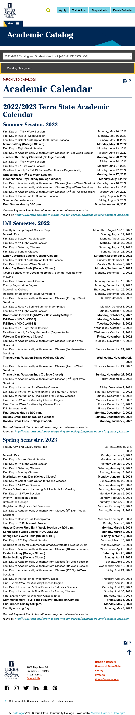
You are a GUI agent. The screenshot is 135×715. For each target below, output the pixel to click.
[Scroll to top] (129, 652)
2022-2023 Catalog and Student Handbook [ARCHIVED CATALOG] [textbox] (46, 56)
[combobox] (67, 56)
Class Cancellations (107, 679)
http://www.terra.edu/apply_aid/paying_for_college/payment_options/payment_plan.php (72, 214)
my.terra (100, 674)
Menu (11, 23)
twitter (26, 688)
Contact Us (33, 678)
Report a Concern (105, 661)
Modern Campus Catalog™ (108, 712)
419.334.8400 (34, 674)
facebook (7, 688)
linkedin (35, 688)
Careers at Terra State (108, 666)
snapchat (45, 688)
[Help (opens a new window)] (130, 81)
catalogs (18, 712)
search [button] (48, 10)
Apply (62, 10)
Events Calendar (122, 10)
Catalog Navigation (19, 68)
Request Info (99, 10)
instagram (16, 688)
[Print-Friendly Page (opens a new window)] (125, 81)
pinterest (55, 688)
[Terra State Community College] (10, 10)
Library (99, 670)
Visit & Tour (79, 10)
